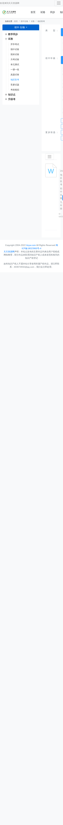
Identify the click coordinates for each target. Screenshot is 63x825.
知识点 (11, 94)
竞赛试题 (15, 84)
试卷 (42, 12)
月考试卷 (15, 59)
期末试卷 (15, 54)
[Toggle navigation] (58, 3)
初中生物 (24, 21)
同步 (52, 12)
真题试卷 (15, 74)
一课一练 (15, 69)
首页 (33, 12)
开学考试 (15, 44)
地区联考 (41, 21)
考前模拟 (15, 90)
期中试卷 (15, 49)
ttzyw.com (31, 245)
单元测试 (15, 64)
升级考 (11, 99)
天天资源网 (14, 3)
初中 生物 (19, 27)
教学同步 (13, 34)
